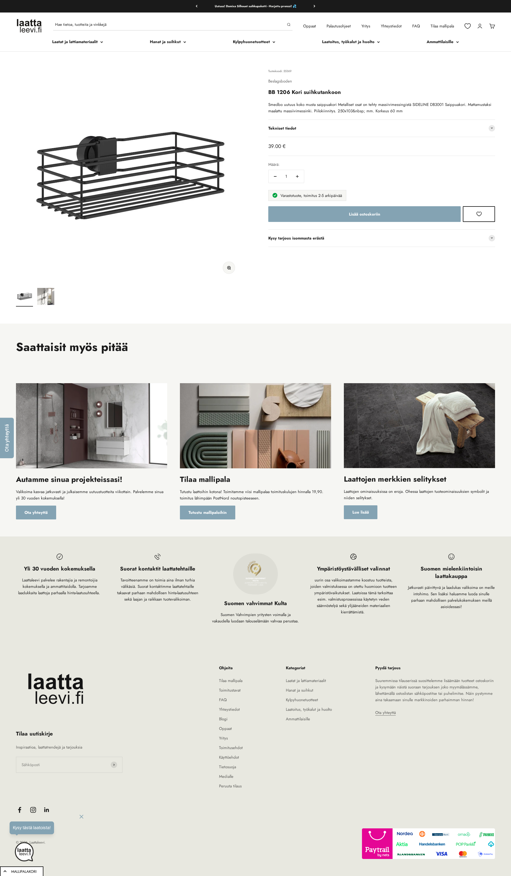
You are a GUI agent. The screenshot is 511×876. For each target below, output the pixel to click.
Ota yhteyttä (36, 512)
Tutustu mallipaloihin (207, 512)
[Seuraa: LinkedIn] (46, 809)
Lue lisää (360, 512)
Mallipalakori (23, 871)
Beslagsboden (280, 81)
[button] (7, 438)
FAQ (416, 26)
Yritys (365, 26)
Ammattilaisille (440, 42)
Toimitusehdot (231, 748)
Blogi (223, 719)
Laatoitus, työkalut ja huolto (348, 42)
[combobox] (170, 24)
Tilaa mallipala (442, 26)
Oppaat (309, 26)
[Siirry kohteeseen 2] (45, 297)
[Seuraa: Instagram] (33, 809)
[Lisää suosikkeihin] (479, 214)
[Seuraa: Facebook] (19, 809)
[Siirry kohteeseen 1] (24, 297)
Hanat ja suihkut (165, 42)
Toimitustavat (230, 690)
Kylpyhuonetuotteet (251, 42)
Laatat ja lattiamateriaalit (75, 42)
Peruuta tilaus (230, 786)
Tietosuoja (227, 767)
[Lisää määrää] (297, 176)
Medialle (226, 776)
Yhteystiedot (391, 26)
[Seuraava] (314, 6)
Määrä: (274, 164)
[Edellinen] (196, 6)
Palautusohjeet (339, 26)
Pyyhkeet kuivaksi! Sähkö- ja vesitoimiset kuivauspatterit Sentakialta (255, 6)
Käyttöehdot (229, 757)
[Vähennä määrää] (275, 176)
